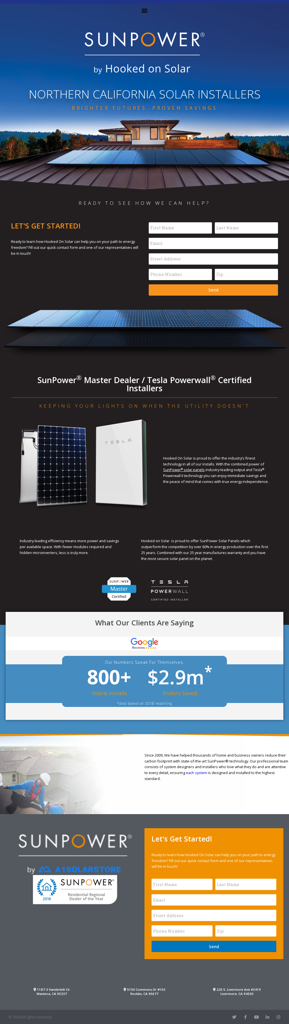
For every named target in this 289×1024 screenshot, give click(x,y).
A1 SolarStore (75, 853)
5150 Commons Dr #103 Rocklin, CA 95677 (145, 991)
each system (196, 772)
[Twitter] (234, 1017)
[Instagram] (278, 1017)
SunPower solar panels (184, 469)
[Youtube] (256, 1017)
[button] (144, 10)
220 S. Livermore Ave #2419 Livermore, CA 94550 (238, 991)
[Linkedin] (267, 1017)
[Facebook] (245, 1017)
